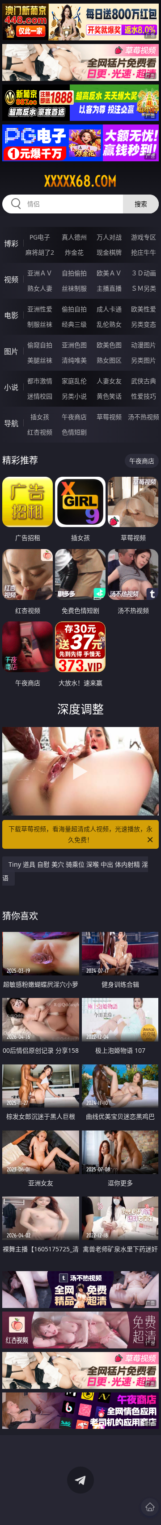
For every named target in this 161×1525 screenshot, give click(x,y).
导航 (11, 423)
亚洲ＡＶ (39, 273)
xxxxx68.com (80, 181)
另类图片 (143, 360)
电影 (11, 315)
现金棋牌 (109, 252)
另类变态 (143, 324)
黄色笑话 (109, 396)
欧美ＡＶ (109, 273)
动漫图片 (143, 345)
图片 (11, 351)
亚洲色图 (74, 345)
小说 (11, 387)
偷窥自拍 (39, 345)
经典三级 (74, 324)
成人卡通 (109, 309)
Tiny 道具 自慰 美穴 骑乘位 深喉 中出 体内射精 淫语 (75, 871)
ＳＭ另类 (143, 288)
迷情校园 (39, 396)
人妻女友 (109, 381)
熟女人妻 (39, 288)
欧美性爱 (143, 309)
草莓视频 (109, 416)
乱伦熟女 (109, 324)
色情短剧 (74, 432)
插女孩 (39, 416)
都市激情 (39, 381)
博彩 (11, 243)
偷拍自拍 (74, 309)
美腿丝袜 (39, 360)
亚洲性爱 (39, 309)
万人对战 (109, 237)
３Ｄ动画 (143, 273)
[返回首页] (150, 1507)
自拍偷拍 (74, 273)
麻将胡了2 (39, 252)
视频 (11, 279)
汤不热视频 (143, 416)
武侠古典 (143, 381)
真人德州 (74, 237)
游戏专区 (143, 237)
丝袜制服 (74, 288)
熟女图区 (109, 360)
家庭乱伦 (74, 381)
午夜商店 (74, 416)
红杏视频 (39, 432)
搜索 (141, 203)
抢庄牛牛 (143, 252)
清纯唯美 (74, 360)
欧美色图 (109, 345)
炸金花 (74, 252)
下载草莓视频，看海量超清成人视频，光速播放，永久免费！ (80, 834)
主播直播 (109, 288)
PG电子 (40, 237)
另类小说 (74, 396)
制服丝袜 (39, 324)
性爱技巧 (143, 396)
